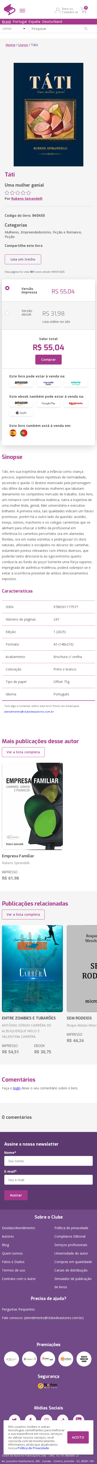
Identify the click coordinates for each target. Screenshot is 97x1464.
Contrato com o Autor (19, 1278)
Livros (23, 45)
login (16, 1088)
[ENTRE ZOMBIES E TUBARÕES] (32, 968)
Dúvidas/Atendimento (18, 1228)
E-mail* (10, 1171)
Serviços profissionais (70, 1245)
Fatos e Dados (13, 1261)
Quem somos (12, 1253)
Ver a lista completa (23, 752)
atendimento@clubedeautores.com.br (29, 711)
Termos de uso (13, 1270)
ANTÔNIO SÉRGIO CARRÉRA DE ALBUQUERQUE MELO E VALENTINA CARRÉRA (26, 1031)
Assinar (16, 1195)
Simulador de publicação (73, 1282)
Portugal (20, 21)
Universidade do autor (71, 1253)
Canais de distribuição (71, 1270)
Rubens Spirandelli (26, 198)
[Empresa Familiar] (32, 806)
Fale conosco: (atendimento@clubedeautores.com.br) (43, 1318)
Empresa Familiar (18, 856)
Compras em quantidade (73, 1261)
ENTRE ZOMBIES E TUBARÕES (29, 1018)
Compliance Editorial (69, 1236)
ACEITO (78, 1437)
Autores (8, 1236)
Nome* (10, 1153)
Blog (5, 1245)
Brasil (6, 21)
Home (10, 45)
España (34, 21)
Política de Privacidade (33, 1448)
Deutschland (52, 21)
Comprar (48, 359)
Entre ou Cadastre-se (70, 10)
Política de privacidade (71, 1228)
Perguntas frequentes (18, 1309)
